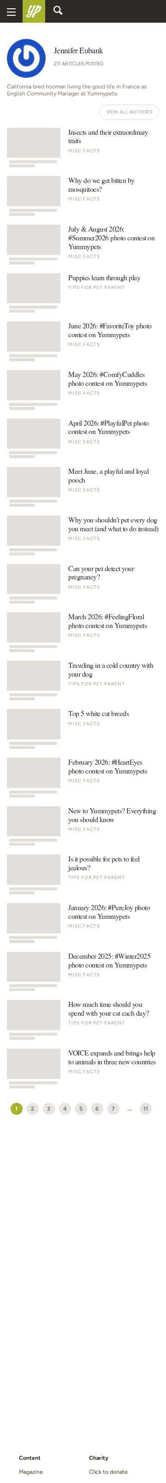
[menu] (11, 11)
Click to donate (108, 1471)
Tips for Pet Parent (96, 287)
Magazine (30, 1471)
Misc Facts (84, 151)
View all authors (129, 112)
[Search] (58, 11)
